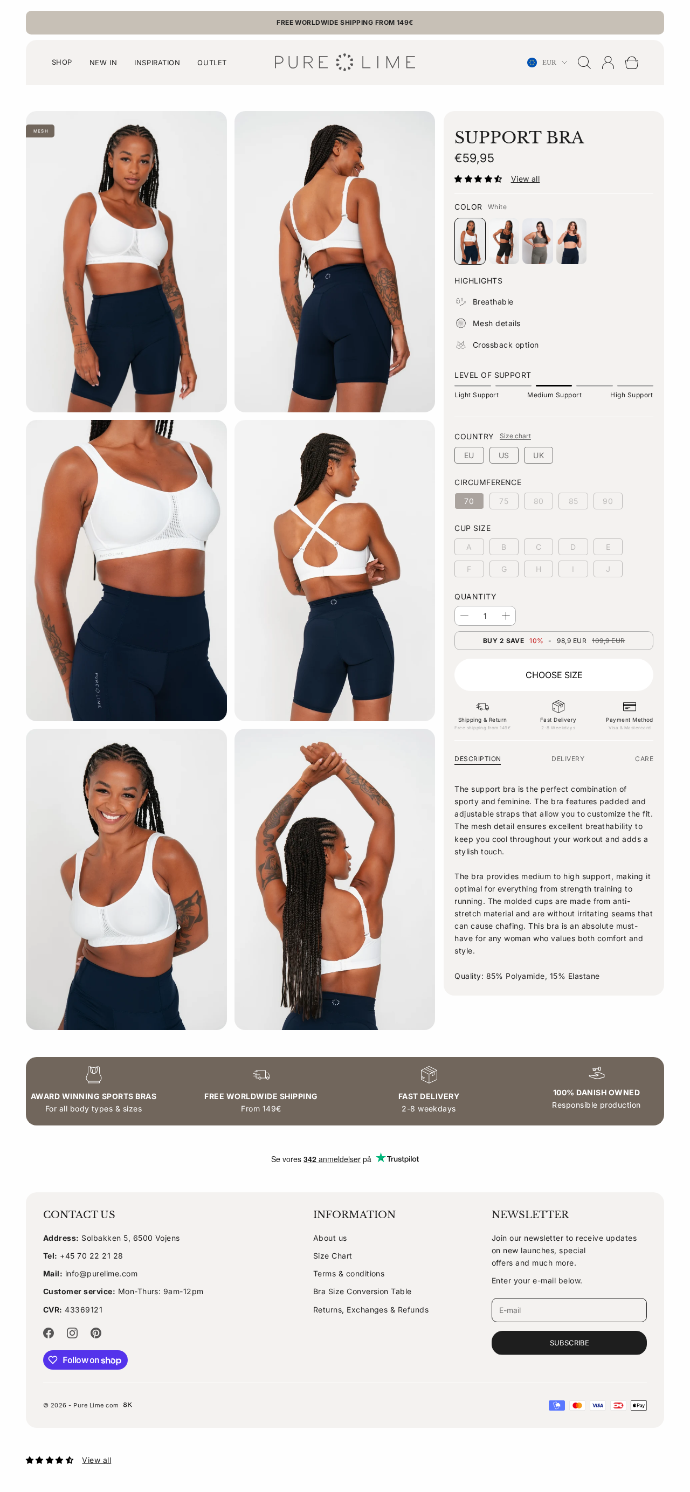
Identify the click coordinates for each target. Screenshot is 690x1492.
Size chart (515, 436)
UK (538, 455)
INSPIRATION (157, 62)
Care (644, 759)
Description (477, 759)
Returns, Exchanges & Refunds (371, 1309)
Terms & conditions (349, 1273)
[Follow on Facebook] (48, 1333)
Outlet (211, 62)
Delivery (567, 759)
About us (330, 1237)
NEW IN (103, 62)
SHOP (62, 62)
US (504, 455)
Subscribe (569, 1342)
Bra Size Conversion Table (362, 1291)
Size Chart (333, 1255)
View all (525, 178)
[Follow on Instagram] (72, 1333)
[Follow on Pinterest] (96, 1333)
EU (469, 455)
